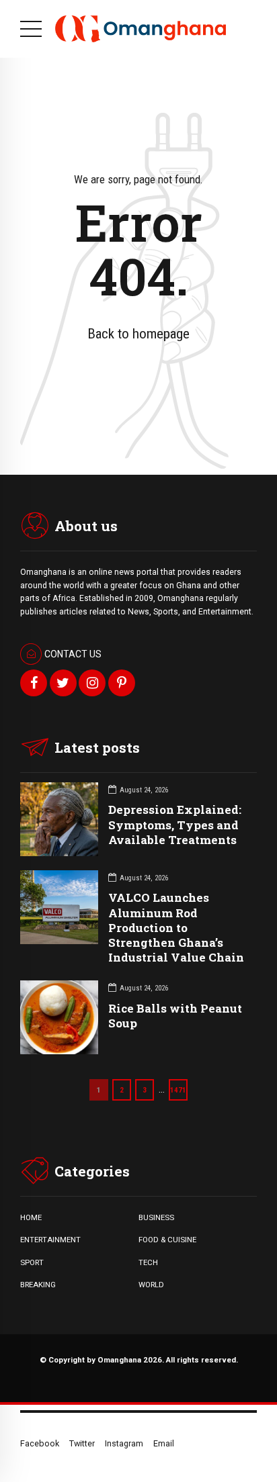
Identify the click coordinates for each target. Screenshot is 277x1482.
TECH (148, 1262)
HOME (31, 1217)
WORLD (151, 1284)
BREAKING (38, 1284)
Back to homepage (138, 334)
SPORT (32, 1262)
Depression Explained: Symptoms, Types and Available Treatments (174, 824)
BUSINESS (156, 1217)
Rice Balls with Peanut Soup (175, 1016)
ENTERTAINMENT (50, 1239)
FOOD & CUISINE (167, 1239)
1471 (178, 1090)
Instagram (124, 1443)
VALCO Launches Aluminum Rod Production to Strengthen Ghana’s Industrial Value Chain (176, 927)
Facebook (39, 1443)
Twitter (82, 1443)
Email (163, 1443)
